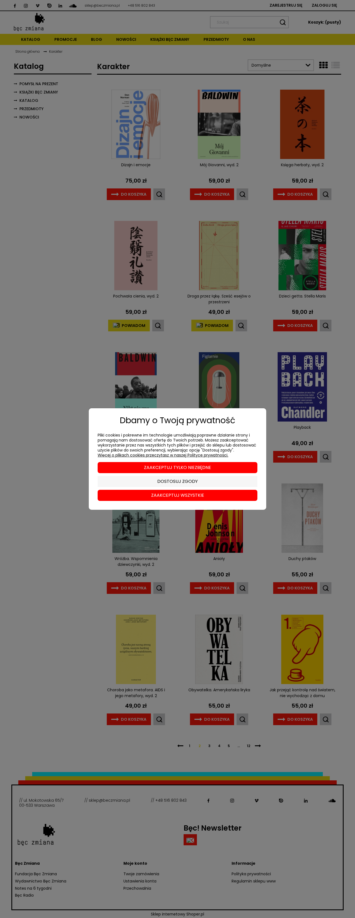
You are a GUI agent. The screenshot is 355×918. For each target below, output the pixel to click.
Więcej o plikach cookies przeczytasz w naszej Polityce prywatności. (163, 455)
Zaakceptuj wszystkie (177, 495)
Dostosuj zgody (177, 481)
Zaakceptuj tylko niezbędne (177, 467)
